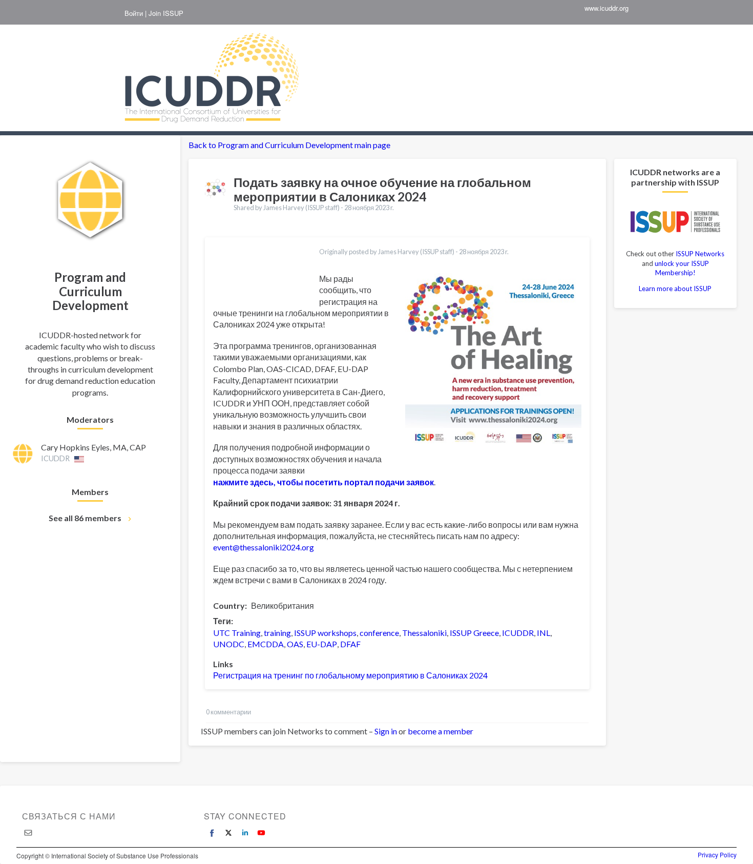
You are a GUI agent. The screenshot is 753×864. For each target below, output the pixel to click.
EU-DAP (321, 644)
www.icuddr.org (606, 8)
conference (379, 632)
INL (543, 632)
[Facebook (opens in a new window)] (212, 833)
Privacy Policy (717, 855)
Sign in (385, 731)
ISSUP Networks (700, 254)
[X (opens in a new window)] (228, 833)
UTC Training (237, 632)
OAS (295, 644)
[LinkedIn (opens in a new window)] (245, 833)
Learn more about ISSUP (675, 288)
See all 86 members (85, 518)
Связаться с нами (69, 816)
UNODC (228, 644)
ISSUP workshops (325, 632)
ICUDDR (518, 632)
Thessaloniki (424, 632)
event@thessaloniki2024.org (263, 547)
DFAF (350, 644)
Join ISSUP (166, 13)
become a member (440, 731)
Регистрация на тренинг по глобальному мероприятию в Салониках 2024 (350, 675)
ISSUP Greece (474, 632)
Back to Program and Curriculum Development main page (289, 145)
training (277, 632)
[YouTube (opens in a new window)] (261, 833)
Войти (133, 13)
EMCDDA (265, 644)
